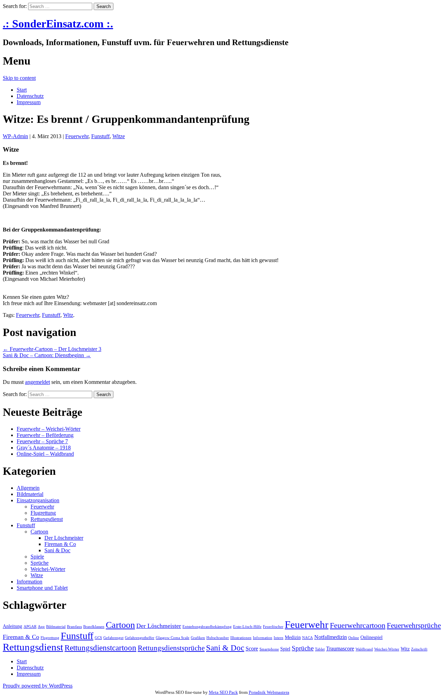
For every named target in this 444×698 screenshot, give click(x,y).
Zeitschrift (419, 649)
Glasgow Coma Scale (172, 638)
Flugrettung (43, 513)
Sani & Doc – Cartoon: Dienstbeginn (47, 355)
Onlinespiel (371, 637)
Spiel (285, 648)
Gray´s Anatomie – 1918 (44, 448)
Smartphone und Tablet (42, 588)
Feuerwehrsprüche (414, 625)
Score (252, 648)
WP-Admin (15, 136)
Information (29, 582)
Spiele (37, 557)
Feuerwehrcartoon (357, 625)
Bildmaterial (30, 494)
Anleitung (12, 626)
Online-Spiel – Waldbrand (45, 454)
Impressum (29, 102)
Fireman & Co (60, 544)
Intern (278, 638)
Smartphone (269, 649)
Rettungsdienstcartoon (100, 648)
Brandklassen (93, 627)
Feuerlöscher (273, 627)
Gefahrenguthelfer (139, 638)
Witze (118, 136)
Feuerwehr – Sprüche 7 (42, 441)
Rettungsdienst (47, 519)
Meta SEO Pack (223, 692)
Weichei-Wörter (48, 569)
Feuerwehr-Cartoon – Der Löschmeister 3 (52, 349)
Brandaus (74, 627)
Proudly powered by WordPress (37, 686)
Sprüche (40, 563)
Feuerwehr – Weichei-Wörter (48, 429)
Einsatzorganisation (38, 500)
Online (353, 638)
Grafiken (198, 638)
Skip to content (19, 78)
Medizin (293, 637)
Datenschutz (30, 96)
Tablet (320, 649)
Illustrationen (240, 638)
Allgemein (28, 488)
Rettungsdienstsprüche (171, 648)
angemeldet (37, 382)
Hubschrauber (217, 638)
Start (22, 90)
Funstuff (100, 136)
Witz (68, 315)
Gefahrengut (113, 638)
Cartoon (39, 532)
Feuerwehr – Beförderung (45, 435)
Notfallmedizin (330, 637)
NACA (307, 638)
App (41, 627)
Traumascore (340, 648)
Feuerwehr (76, 136)
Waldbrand (364, 649)
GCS (98, 638)
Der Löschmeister (63, 538)
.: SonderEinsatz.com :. (58, 23)
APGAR (30, 627)
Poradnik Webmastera (269, 692)
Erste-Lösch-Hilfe (247, 627)
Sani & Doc (57, 550)
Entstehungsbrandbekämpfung (207, 627)
